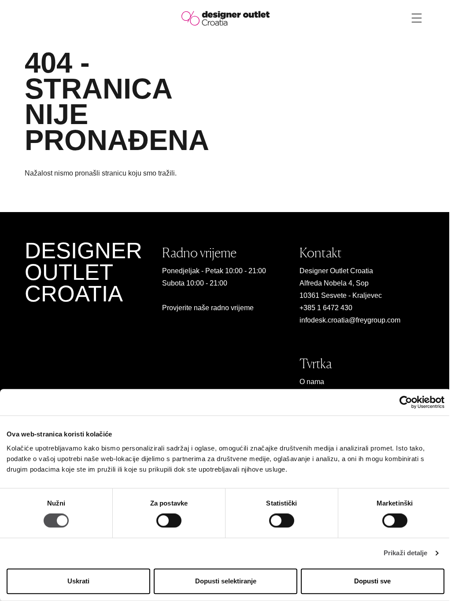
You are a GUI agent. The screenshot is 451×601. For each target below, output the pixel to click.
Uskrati (78, 581)
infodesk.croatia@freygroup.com (349, 320)
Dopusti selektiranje (225, 581)
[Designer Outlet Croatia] (225, 18)
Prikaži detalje (406, 553)
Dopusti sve (372, 581)
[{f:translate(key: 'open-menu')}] (416, 18)
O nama (311, 381)
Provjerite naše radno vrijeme (208, 307)
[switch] (168, 521)
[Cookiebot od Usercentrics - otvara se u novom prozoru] (405, 402)
